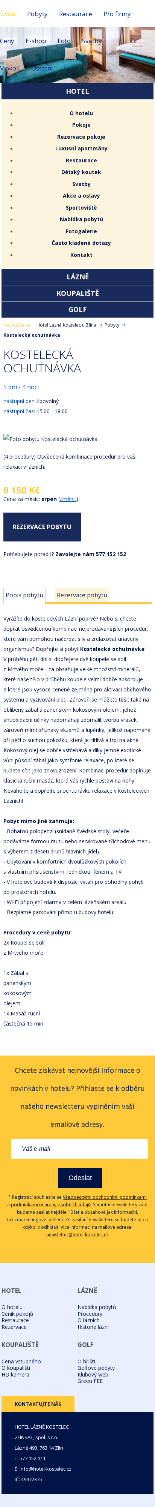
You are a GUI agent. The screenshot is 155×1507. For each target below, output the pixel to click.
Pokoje (81, 124)
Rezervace (14, 1326)
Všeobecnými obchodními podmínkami (105, 1197)
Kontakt (81, 254)
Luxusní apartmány (81, 148)
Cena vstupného (21, 1361)
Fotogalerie (81, 231)
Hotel (77, 91)
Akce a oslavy (81, 195)
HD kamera (15, 1374)
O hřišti (86, 1361)
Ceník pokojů (17, 1313)
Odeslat (80, 1178)
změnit (68, 498)
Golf (77, 309)
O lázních (89, 1320)
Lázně (78, 276)
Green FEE (90, 1380)
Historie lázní (93, 1326)
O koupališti (16, 1367)
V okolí (10, 68)
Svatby (92, 40)
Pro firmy (117, 13)
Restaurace (75, 13)
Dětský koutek (81, 171)
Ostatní (42, 68)
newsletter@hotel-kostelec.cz (77, 1234)
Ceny (7, 40)
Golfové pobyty (96, 1367)
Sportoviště (81, 207)
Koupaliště (77, 293)
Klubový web (93, 1374)
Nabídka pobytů (81, 219)
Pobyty (37, 13)
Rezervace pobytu (42, 527)
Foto (64, 40)
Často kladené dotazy (81, 242)
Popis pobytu (24, 595)
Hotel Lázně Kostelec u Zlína (66, 325)
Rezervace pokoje (81, 136)
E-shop (36, 40)
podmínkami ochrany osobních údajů (51, 1204)
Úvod (8, 13)
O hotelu (81, 113)
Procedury (90, 1313)
